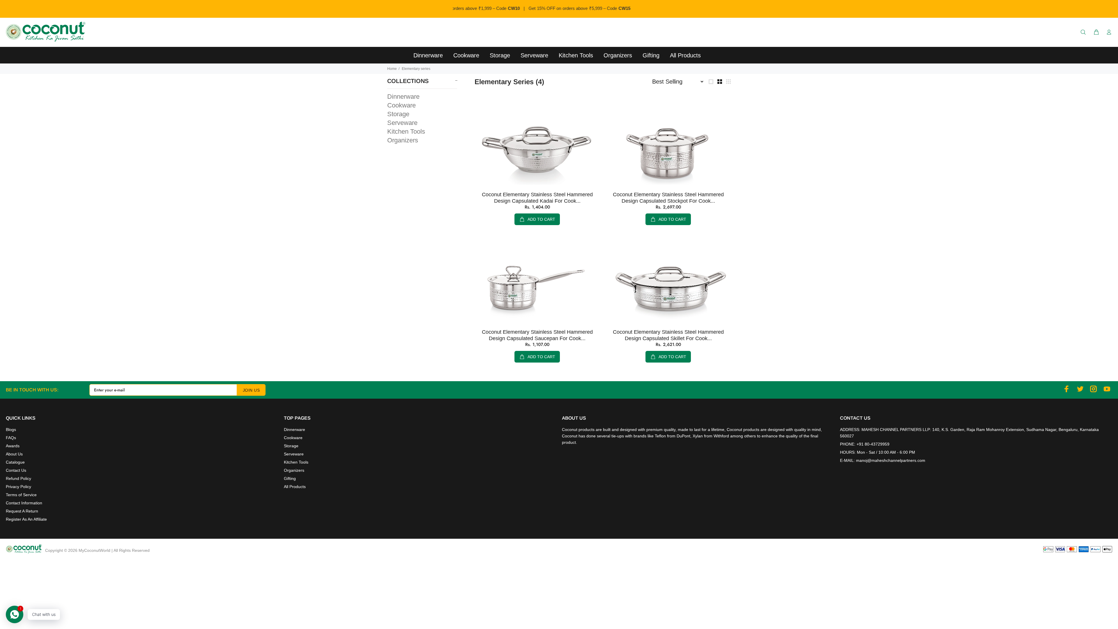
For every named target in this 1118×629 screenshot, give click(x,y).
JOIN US (251, 390)
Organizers (402, 140)
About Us (14, 454)
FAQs (11, 437)
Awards (13, 446)
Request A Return (22, 511)
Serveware (402, 122)
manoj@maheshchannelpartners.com (890, 460)
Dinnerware (403, 96)
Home (392, 69)
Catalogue (15, 462)
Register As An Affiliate (26, 519)
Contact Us (16, 470)
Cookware (401, 105)
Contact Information (24, 503)
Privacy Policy (18, 486)
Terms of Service (21, 494)
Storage (398, 114)
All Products (295, 486)
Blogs (11, 429)
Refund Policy (18, 478)
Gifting (290, 478)
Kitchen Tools (406, 131)
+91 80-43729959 (873, 444)
